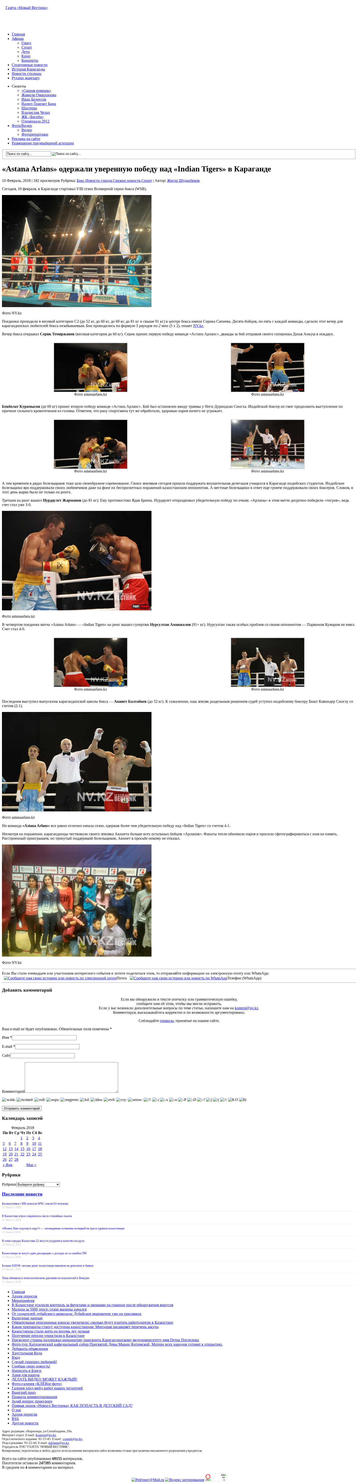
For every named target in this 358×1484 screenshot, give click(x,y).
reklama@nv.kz (58, 1443)
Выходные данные (27, 1318)
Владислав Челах (35, 112)
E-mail (7, 1046)
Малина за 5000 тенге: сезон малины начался (49, 1309)
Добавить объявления (30, 1349)
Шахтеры (29, 108)
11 (40, 1143)
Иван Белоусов (33, 99)
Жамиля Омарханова (38, 95)
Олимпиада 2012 (35, 121)
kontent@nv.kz (246, 1008)
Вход (16, 1357)
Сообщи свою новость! (31, 1366)
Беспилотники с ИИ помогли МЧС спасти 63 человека (35, 1203)
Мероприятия (23, 1300)
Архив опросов (24, 1296)
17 (34, 1149)
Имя (5, 1037)
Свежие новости (127, 180)
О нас (16, 1410)
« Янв (7, 1165)
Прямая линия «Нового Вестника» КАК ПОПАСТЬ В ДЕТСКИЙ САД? (72, 1406)
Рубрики (9, 1184)
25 (40, 1154)
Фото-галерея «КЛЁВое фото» (37, 1384)
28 (16, 1159)
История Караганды (28, 69)
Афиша (18, 38)
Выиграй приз (24, 1392)
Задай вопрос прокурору (32, 1401)
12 (5, 1149)
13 (11, 1149)
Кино (25, 56)
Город (26, 43)
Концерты (29, 60)
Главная (18, 34)
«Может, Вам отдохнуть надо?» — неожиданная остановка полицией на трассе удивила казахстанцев (63, 1228)
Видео (26, 130)
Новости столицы (26, 73)
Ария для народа (25, 1375)
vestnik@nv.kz (72, 1439)
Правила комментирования (34, 1397)
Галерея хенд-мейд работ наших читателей (47, 1388)
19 (5, 1154)
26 (5, 1159)
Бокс (81, 180)
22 (22, 1154)
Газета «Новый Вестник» (27, 8)
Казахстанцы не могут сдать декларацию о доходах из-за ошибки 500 (44, 1253)
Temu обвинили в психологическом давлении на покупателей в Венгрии (45, 1278)
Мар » (31, 1165)
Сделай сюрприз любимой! (34, 1362)
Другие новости (25, 1423)
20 (11, 1154)
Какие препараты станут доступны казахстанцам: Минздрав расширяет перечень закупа (85, 1327)
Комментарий (13, 1091)
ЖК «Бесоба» (32, 117)
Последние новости (22, 1194)
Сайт (6, 1055)
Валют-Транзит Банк (38, 104)
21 (16, 1154)
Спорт (26, 47)
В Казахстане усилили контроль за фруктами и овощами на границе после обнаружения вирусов (92, 1305)
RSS (15, 1419)
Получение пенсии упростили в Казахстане (48, 1335)
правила (167, 1021)
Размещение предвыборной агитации (43, 143)
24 (34, 1154)
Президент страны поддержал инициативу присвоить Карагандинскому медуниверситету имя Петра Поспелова (105, 1340)
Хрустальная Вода (27, 1353)
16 (28, 1149)
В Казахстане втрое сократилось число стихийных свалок (37, 1216)
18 (40, 1149)
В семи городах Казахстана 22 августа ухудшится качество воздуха (43, 1241)
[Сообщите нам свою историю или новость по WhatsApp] (178, 978)
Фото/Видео (22, 126)
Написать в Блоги (26, 1370)
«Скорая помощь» (36, 91)
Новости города (98, 180)
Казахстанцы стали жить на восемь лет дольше (51, 1331)
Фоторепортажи (34, 134)
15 (22, 1149)
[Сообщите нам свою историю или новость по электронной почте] (60, 978)
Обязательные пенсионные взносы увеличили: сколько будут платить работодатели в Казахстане (92, 1322)
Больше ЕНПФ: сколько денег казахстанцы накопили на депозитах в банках (48, 1265)
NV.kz (198, 326)
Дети (25, 52)
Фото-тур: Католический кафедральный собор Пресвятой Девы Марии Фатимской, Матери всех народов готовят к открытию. (117, 1344)
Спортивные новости (29, 65)
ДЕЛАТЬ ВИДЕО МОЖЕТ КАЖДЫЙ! (44, 1379)
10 (34, 1143)
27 (11, 1159)
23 (28, 1154)
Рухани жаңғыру (26, 78)
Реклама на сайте (26, 139)
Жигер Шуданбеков (183, 180)
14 (16, 1149)
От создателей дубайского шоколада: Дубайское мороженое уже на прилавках (76, 1314)
